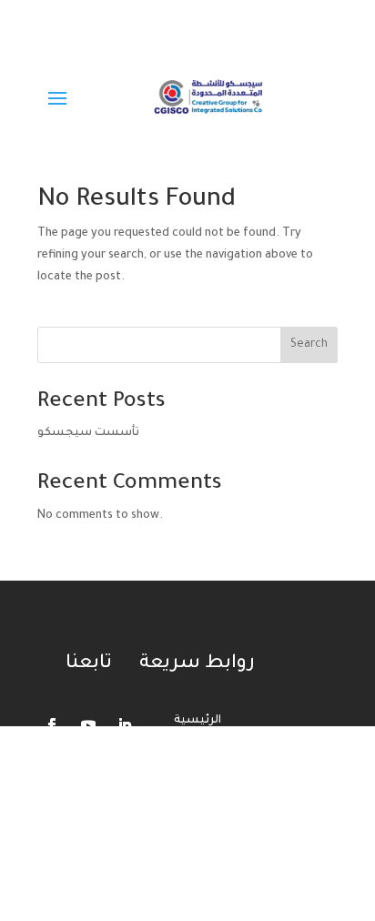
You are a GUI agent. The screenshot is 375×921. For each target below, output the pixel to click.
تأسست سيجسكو (88, 433)
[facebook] (51, 14)
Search (309, 345)
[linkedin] (130, 14)
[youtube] (91, 14)
